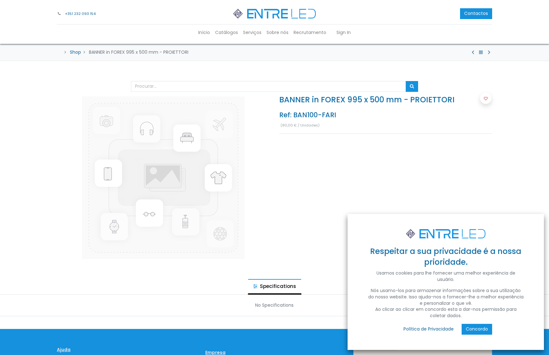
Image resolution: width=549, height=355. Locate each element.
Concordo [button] (477, 329)
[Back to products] (481, 52)
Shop (75, 52)
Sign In (343, 32)
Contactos (476, 13)
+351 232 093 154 (80, 13)
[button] (485, 98)
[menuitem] (204, 32)
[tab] (275, 287)
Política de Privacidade (428, 329)
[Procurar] (412, 86)
